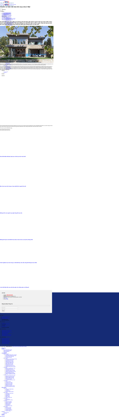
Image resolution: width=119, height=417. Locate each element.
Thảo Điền (5, 367)
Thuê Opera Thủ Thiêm (6, 331)
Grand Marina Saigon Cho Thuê (11, 355)
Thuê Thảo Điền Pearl (5, 340)
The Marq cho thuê (8, 20)
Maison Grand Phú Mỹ (5, 318)
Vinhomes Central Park (6, 323)
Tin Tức (3, 70)
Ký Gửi (3, 414)
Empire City (7, 399)
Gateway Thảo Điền (9, 405)
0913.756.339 (2, 416)
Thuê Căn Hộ (4, 353)
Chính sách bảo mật (16, 346)
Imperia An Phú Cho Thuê (10, 378)
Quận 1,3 (5, 388)
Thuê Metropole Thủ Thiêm (6, 335)
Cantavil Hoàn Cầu (9, 397)
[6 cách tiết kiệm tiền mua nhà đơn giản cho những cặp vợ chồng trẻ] (18, 285)
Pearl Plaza (7, 395)
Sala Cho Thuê (8, 381)
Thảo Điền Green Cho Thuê (10, 370)
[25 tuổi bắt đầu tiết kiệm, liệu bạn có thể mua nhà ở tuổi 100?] (18, 154)
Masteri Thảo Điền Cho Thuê (10, 368)
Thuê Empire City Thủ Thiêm (6, 334)
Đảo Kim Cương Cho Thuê (10, 385)
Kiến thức (6, 4)
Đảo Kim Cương (8, 407)
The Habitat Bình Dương (8, 349)
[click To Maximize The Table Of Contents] (1, 10)
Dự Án (3, 11)
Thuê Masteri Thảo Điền (6, 338)
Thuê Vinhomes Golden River (7, 332)
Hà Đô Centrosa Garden (10, 391)
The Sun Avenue (8, 408)
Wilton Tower (8, 396)
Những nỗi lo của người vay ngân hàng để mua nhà (11, 212)
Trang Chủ (4, 9)
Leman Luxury (8, 390)
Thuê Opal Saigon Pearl (10, 362)
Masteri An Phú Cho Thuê (10, 376)
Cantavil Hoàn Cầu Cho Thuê (10, 366)
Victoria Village (8, 410)
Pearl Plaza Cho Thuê (9, 25)
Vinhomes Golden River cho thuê (11, 354)
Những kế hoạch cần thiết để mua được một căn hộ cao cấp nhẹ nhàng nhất (16, 239)
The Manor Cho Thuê (9, 364)
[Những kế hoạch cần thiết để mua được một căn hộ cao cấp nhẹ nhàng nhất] (18, 237)
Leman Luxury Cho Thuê (10, 356)
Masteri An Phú (8, 403)
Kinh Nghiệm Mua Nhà (12, 4)
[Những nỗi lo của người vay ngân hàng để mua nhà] (18, 211)
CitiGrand (5, 352)
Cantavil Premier (8, 409)
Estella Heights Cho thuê (10, 377)
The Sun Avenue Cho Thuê (10, 386)
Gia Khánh (2, 4)
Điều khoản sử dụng (23, 346)
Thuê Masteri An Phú (5, 339)
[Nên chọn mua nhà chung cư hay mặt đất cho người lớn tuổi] (18, 184)
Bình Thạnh (6, 358)
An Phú (5, 374)
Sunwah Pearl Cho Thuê (10, 359)
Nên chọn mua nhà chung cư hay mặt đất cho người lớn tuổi (13, 186)
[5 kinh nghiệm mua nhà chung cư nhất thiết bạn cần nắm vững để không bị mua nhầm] (18, 260)
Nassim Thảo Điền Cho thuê (10, 373)
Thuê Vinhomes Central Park (6, 330)
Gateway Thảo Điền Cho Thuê (11, 371)
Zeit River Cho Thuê (9, 383)
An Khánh (5, 400)
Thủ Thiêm (5, 380)
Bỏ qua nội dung (2, 0)
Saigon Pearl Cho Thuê (9, 361)
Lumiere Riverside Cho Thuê (10, 375)
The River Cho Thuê (9, 382)
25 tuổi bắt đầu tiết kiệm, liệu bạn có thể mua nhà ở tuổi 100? (13, 156)
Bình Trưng (5, 65)
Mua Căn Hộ (4, 387)
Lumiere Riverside (9, 401)
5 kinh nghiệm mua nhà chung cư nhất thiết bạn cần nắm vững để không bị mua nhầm (18, 262)
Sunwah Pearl (4, 326)
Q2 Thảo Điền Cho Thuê (10, 372)
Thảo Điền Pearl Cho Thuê (10, 369)
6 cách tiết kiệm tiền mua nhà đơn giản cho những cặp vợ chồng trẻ (14, 287)
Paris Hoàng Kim (4, 317)
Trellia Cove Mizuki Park (6, 316)
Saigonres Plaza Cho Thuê (10, 365)
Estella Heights (8, 63)
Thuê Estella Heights (5, 342)
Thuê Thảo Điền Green (5, 343)
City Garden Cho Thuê (9, 360)
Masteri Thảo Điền (9, 402)
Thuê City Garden (5, 333)
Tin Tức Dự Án (6, 412)
